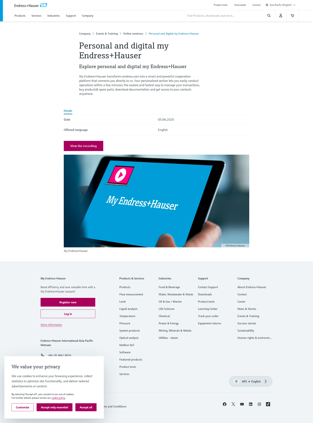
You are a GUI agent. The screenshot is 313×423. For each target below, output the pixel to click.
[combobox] (282, 5)
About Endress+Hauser (251, 287)
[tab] (68, 111)
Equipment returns (209, 323)
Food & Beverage (169, 287)
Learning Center (208, 309)
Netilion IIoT (126, 345)
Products (124, 287)
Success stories (246, 323)
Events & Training (107, 33)
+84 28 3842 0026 (59, 355)
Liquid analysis (128, 309)
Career (241, 301)
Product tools (221, 5)
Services (124, 374)
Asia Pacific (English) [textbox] (281, 5)
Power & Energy (169, 323)
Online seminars (133, 33)
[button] (68, 302)
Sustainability (245, 330)
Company (85, 33)
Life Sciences (166, 309)
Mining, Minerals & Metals (175, 330)
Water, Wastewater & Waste (176, 294)
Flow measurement (131, 294)
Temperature (127, 316)
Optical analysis (129, 338)
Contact (257, 5)
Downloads (240, 5)
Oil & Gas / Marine (170, 301)
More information (51, 324)
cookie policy (58, 397)
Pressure (124, 323)
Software (125, 352)
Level (122, 301)
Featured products (130, 359)
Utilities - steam (168, 338)
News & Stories (246, 309)
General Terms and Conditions (107, 406)
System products (129, 330)
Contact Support (208, 287)
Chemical (164, 316)
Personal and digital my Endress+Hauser (174, 33)
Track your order (208, 316)
